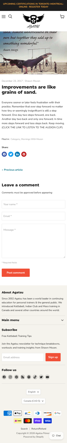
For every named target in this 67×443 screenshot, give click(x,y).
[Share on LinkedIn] (17, 154)
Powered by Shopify (33, 436)
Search (24, 428)
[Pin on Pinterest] (23, 154)
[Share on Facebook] (4, 154)
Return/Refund (38, 428)
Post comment (16, 273)
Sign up (53, 357)
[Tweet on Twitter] (10, 154)
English (32, 391)
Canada (32, 400)
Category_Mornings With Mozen (27, 139)
